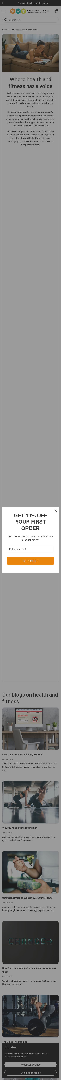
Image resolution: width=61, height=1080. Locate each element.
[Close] (55, 510)
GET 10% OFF (30, 561)
